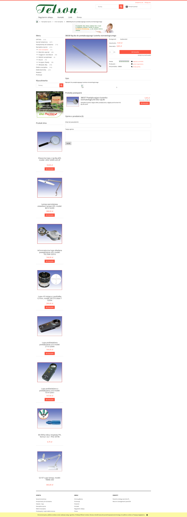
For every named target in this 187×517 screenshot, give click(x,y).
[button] (137, 61)
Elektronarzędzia (41, 509)
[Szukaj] (121, 6)
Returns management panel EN (122, 501)
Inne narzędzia (43, 50)
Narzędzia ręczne (41, 47)
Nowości (38, 72)
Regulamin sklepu (79, 509)
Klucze (40, 60)
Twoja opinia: (69, 129)
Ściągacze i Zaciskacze (45, 55)
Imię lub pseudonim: (72, 122)
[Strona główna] (57, 8)
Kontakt (76, 506)
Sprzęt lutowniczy (42, 42)
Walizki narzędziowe (45, 57)
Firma (76, 511)
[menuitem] (45, 17)
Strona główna (78, 499)
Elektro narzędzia (41, 67)
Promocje (39, 75)
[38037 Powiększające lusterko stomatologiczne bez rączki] (73, 102)
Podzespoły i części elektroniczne (45, 511)
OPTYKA (38, 39)
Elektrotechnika (41, 70)
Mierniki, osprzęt (43, 52)
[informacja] (93, 28)
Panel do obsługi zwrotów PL (121, 499)
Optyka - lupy (40, 504)
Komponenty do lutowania (44, 44)
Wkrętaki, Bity (42, 65)
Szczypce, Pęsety (43, 62)
